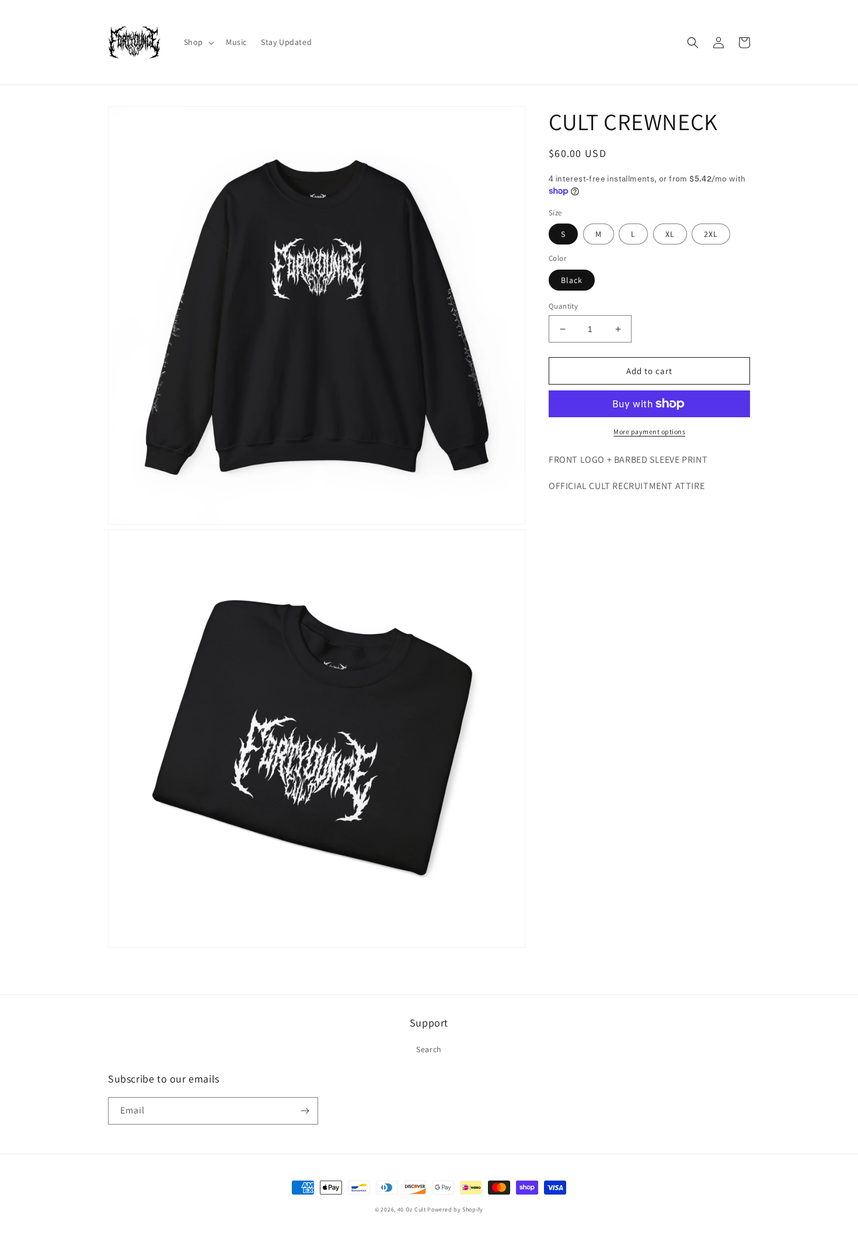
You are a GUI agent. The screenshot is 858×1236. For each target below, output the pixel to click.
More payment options (649, 431)
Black (572, 280)
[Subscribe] (305, 1111)
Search (429, 1049)
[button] (198, 42)
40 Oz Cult (412, 1209)
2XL (711, 234)
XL (670, 234)
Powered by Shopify (455, 1209)
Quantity (563, 306)
